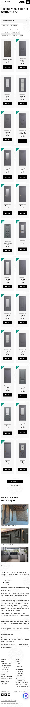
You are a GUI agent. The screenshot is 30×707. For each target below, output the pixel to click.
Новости (4, 684)
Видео (18, 663)
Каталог (3, 659)
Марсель (7, 132)
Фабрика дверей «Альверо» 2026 (10, 703)
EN (22, 2)
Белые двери (5, 25)
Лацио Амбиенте (22, 133)
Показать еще (15, 481)
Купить (7, 67)
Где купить (19, 666)
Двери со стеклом (6, 35)
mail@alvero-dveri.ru (19, 691)
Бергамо (7, 169)
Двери (3, 661)
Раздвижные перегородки (5, 670)
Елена (8, 96)
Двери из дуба (14, 25)
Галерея (18, 659)
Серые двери (17, 29)
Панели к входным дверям (6, 673)
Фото (17, 661)
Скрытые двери (5, 32)
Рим (22, 388)
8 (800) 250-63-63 (20, 2)
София (22, 96)
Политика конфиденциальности (8, 700)
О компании (5, 681)
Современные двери (18, 35)
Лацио (22, 60)
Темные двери (15, 32)
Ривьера (7, 351)
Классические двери (7, 29)
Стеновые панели (6, 677)
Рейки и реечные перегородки (6, 666)
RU (24, 2)
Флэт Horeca (7, 59)
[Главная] (5, 2)
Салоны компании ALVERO (7, 699)
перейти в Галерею (6, 566)
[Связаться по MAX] (25, 696)
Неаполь (7, 315)
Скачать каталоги (6, 679)
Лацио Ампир (7, 243)
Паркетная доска (6, 663)
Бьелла (7, 206)
